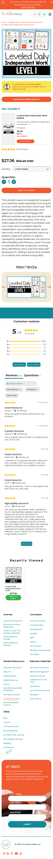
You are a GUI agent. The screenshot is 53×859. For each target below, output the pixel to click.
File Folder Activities (11, 695)
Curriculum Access (11, 726)
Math (32, 638)
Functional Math (36, 625)
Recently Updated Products (10, 703)
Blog (5, 718)
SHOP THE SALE (28, 7)
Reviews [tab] (14, 375)
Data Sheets (35, 686)
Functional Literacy (38, 621)
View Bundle (25, 141)
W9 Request (8, 747)
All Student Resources (12, 668)
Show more (26, 544)
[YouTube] (16, 854)
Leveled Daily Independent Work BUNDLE (32, 117)
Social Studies (35, 646)
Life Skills (33, 633)
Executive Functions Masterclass (11, 625)
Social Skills (34, 654)
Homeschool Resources (40, 690)
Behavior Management (39, 672)
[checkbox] (12, 395)
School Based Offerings (13, 739)
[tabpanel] (26, 466)
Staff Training (35, 699)
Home (4, 22)
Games (6, 684)
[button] (34, 14)
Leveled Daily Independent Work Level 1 (13, 588)
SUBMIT (27, 824)
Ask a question (19, 365)
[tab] (32, 376)
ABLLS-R (7, 672)
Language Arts (36, 629)
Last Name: (15, 802)
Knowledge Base (10, 731)
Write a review (33, 365)
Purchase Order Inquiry (26, 99)
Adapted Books (9, 676)
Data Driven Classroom (13, 621)
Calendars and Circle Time (38, 681)
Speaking (7, 743)
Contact (6, 722)
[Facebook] (4, 854)
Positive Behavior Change (10, 638)
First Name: (15, 794)
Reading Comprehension (40, 650)
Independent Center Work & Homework (25, 22)
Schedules (34, 695)
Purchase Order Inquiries (13, 735)
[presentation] (4, 287)
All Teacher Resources (39, 668)
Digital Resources (10, 680)
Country (6, 169)
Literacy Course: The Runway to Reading (12, 632)
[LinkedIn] (8, 854)
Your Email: (15, 812)
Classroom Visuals (37, 676)
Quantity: (9, 177)
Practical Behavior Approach (10, 644)
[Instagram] (12, 854)
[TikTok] (21, 854)
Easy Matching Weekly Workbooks (12, 689)
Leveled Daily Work (11, 699)
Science (33, 642)
